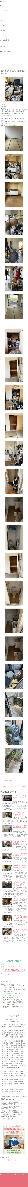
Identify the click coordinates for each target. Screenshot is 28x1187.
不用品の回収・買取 (5, 13)
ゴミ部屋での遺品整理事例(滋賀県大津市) (20, 899)
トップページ (3, 7)
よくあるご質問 (4, 41)
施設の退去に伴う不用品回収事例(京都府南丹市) (20, 827)
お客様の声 (3, 26)
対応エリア (3, 35)
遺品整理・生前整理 (5, 12)
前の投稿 (24, 786)
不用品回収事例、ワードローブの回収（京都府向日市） (20, 917)
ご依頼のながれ (4, 33)
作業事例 (2, 21)
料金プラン (3, 48)
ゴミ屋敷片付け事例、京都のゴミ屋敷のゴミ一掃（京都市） (20, 883)
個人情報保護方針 (5, 36)
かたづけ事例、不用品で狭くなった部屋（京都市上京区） (20, 930)
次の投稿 (3, 786)
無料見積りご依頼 (5, 53)
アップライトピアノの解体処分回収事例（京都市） (20, 797)
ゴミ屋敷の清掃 (4, 15)
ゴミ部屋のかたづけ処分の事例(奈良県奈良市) (20, 867)
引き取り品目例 (4, 16)
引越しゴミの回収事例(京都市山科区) (20, 854)
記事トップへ (14, 786)
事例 (11, 780)
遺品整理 (7, 780)
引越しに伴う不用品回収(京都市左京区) (20, 813)
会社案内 (2, 31)
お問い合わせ (3, 43)
